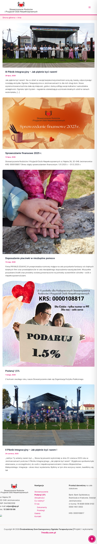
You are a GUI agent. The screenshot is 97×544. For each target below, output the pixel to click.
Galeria (37, 513)
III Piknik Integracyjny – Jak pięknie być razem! (31, 71)
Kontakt (37, 516)
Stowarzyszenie (41, 492)
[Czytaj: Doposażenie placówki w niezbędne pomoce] (48, 212)
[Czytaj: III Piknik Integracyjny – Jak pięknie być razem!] (48, 45)
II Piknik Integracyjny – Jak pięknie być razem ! (31, 449)
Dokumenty (42, 507)
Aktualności (39, 498)
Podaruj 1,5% (12, 370)
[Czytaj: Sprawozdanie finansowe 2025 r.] (48, 123)
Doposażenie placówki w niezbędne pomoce (30, 258)
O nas (37, 504)
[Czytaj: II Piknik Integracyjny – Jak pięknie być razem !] (48, 415)
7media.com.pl (48, 532)
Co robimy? (39, 501)
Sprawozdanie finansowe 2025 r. (23, 153)
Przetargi (41, 510)
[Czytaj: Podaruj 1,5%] (48, 323)
